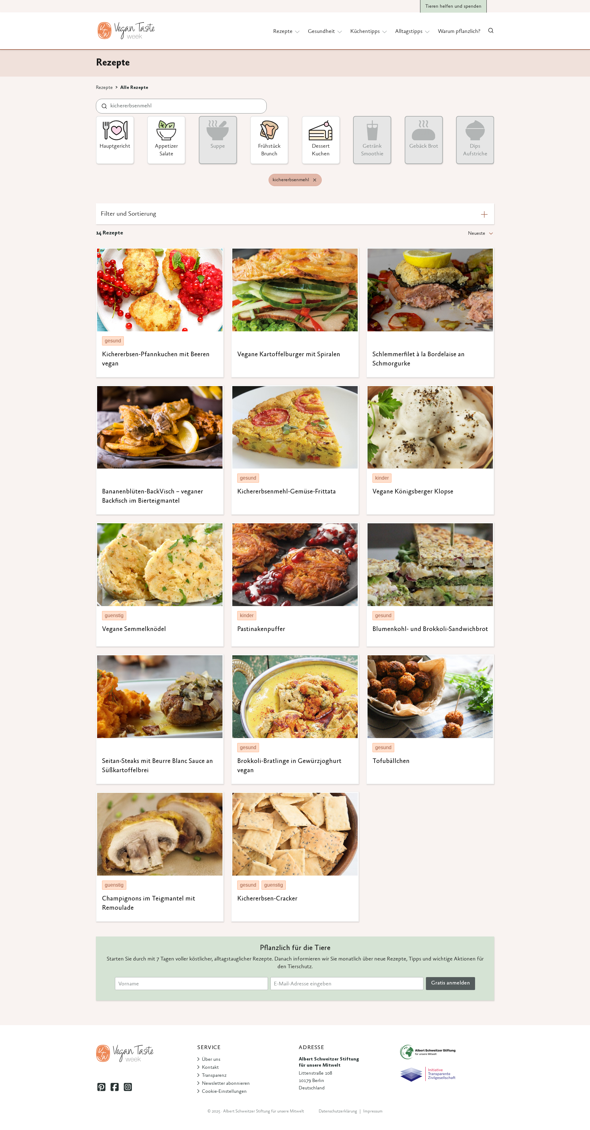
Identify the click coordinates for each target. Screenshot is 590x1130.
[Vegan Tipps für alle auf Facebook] (114, 1087)
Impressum (373, 1111)
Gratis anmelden (450, 983)
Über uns (211, 1059)
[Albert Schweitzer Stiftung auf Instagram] (127, 1087)
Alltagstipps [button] (409, 31)
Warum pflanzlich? (459, 31)
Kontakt (210, 1067)
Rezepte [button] (283, 31)
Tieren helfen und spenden (453, 6)
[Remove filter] (315, 180)
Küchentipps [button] (365, 31)
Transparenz (214, 1075)
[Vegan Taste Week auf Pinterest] (101, 1087)
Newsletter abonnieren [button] (226, 1083)
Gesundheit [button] (321, 31)
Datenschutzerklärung (338, 1111)
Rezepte (104, 87)
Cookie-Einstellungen (224, 1091)
